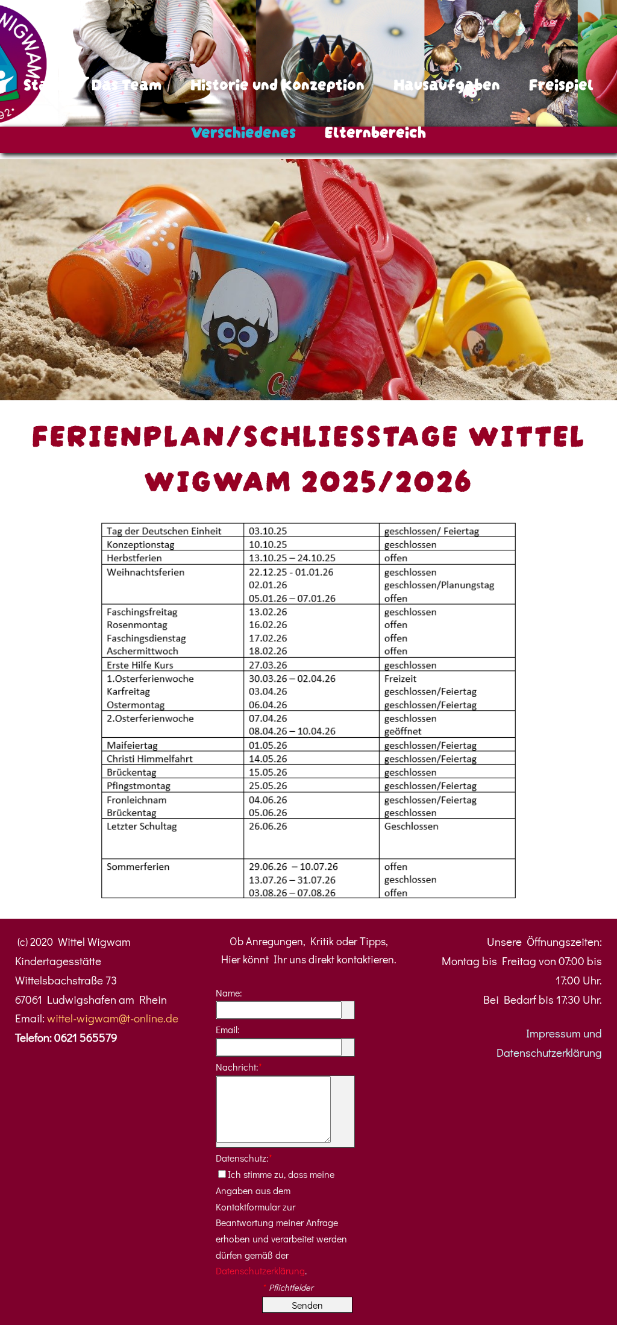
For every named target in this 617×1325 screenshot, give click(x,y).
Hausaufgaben (446, 83)
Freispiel (561, 83)
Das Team (126, 83)
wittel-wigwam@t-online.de (112, 1017)
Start (43, 83)
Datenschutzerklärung (260, 1270)
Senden (307, 1304)
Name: (229, 992)
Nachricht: (239, 1066)
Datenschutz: (244, 1157)
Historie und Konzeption (277, 83)
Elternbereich (375, 130)
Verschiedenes (243, 130)
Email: (228, 1029)
